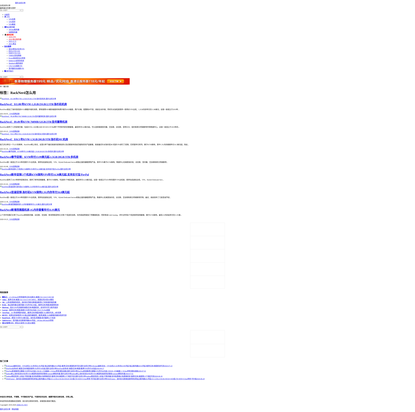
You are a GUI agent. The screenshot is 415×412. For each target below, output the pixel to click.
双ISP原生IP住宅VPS (17, 49)
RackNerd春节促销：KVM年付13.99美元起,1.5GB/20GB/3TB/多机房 (39, 157)
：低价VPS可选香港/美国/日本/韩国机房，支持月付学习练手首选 (30, 307)
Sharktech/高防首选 (16, 63)
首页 (7, 15)
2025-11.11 (12, 41)
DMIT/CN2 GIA (14, 53)
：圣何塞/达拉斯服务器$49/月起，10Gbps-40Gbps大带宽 (27, 320)
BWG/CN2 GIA (14, 51)
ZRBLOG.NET (22, 405)
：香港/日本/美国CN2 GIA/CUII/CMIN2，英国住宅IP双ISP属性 (28, 300)
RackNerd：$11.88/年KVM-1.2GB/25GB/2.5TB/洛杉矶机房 (33, 104)
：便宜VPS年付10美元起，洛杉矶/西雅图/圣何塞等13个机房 (28, 318)
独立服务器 (9, 27)
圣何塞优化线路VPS (16, 68)
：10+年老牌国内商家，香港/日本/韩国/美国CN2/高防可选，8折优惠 (31, 313)
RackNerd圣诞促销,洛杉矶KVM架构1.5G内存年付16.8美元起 (35, 192)
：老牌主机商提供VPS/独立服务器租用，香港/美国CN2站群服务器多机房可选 (34, 315)
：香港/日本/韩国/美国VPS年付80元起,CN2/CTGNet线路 (26, 310)
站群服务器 (13, 32)
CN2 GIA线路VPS (15, 66)
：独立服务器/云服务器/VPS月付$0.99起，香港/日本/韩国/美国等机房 (30, 305)
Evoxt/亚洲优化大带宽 (17, 58)
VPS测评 (12, 22)
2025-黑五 (12, 44)
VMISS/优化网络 (15, 55)
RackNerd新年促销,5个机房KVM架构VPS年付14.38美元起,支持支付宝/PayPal (44, 174)
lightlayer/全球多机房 (16, 61)
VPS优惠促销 (13, 114)
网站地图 (15, 409)
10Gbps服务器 (14, 29)
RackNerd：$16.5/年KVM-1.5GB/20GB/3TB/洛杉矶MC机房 (34, 139)
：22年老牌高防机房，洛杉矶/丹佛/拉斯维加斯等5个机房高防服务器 (29, 302)
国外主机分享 (20, 3)
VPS (7, 17)
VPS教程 (12, 24)
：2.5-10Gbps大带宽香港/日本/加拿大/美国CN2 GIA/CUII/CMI (28, 297)
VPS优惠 (12, 19)
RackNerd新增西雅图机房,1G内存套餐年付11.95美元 (30, 209)
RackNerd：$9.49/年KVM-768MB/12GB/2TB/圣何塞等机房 (33, 121)
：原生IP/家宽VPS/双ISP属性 (18, 323)
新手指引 (8, 71)
